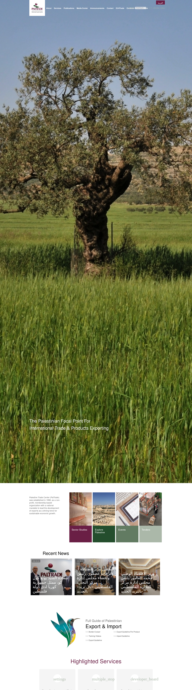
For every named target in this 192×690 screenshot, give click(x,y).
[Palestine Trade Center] (37, 8)
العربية (160, 2)
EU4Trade (120, 8)
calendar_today (159, 8)
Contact (110, 8)
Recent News (56, 553)
